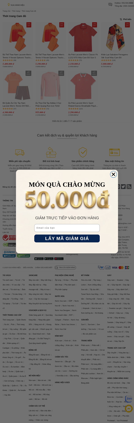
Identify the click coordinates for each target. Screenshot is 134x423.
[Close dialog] (113, 174)
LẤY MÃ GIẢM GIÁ (67, 238)
